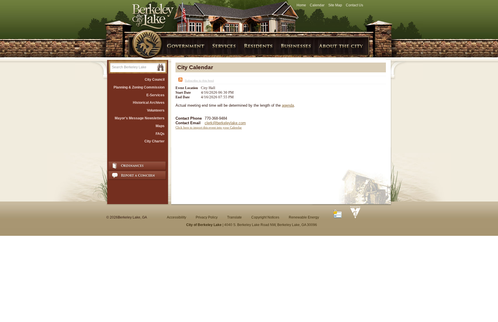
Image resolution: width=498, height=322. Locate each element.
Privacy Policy (207, 217)
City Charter (154, 141)
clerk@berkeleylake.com (225, 123)
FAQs (160, 134)
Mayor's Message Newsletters (140, 118)
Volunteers (156, 110)
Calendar (317, 5)
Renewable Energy (304, 217)
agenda (288, 105)
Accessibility (176, 217)
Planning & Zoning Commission (139, 87)
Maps (160, 126)
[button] (160, 67)
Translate (234, 217)
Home (301, 5)
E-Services (155, 95)
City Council (155, 80)
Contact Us (354, 5)
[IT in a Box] (354, 217)
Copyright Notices (265, 217)
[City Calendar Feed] (179, 80)
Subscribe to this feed (199, 80)
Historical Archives (149, 103)
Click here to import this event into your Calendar (209, 127)
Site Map (335, 5)
